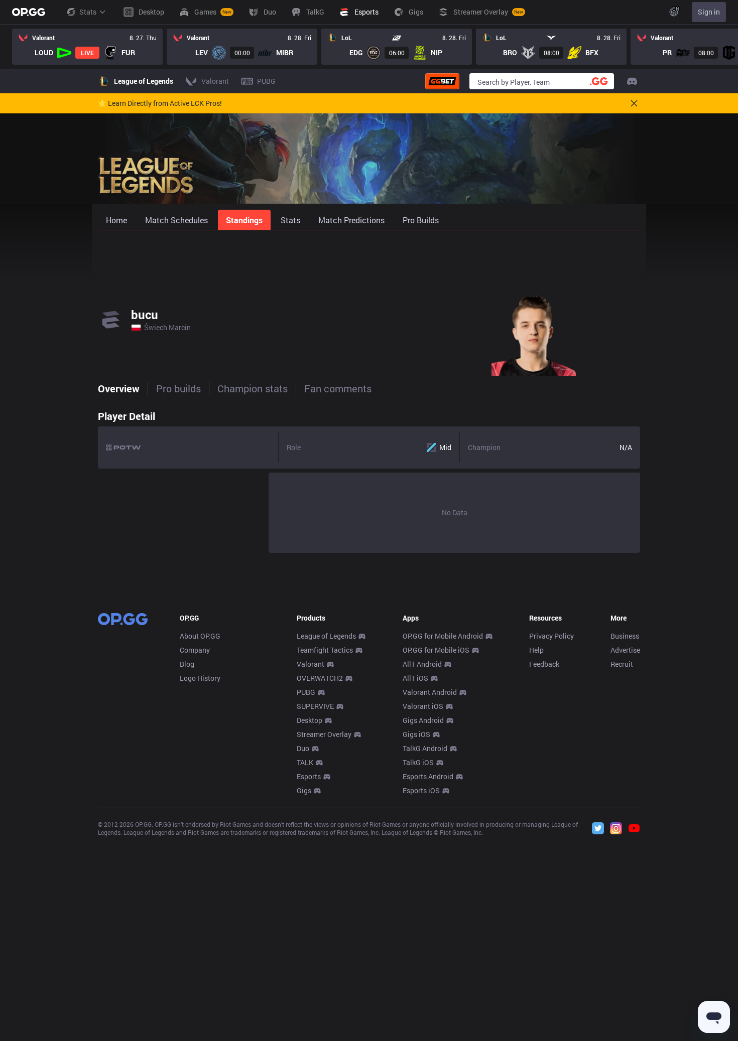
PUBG (306, 692)
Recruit (621, 664)
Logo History (200, 678)
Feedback (544, 664)
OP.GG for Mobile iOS (436, 650)
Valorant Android (430, 692)
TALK (305, 762)
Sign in (709, 12)
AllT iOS (415, 678)
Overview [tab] (119, 388)
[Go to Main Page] (28, 12)
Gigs (304, 790)
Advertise (625, 650)
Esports (309, 776)
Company (195, 650)
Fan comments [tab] (338, 388)
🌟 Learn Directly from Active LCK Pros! (160, 103)
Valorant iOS (423, 706)
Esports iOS (421, 790)
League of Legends (326, 636)
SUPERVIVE (315, 706)
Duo (303, 748)
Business (624, 636)
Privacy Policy (551, 636)
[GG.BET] (442, 81)
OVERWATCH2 (320, 678)
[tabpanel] (369, 479)
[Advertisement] (369, 256)
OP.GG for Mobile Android (443, 636)
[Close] (634, 103)
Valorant (310, 664)
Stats (87, 12)
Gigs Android (423, 720)
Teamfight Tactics (325, 650)
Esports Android (428, 776)
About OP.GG (200, 636)
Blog (187, 664)
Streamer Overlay (324, 734)
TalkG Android (425, 748)
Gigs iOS (416, 734)
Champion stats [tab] (252, 388)
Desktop (309, 720)
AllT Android (422, 664)
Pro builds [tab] (178, 388)
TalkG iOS (418, 762)
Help (536, 650)
